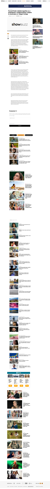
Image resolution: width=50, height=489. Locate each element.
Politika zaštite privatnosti (20, 486)
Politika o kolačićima (25, 486)
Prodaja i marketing (12, 486)
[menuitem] (49, 1)
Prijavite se (19, 125)
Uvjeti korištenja (15, 486)
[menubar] (49, 1)
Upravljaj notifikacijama (31, 486)
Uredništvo (8, 486)
